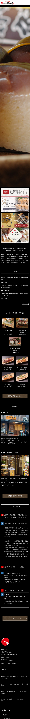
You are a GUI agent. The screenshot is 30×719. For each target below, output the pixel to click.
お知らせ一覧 (25, 304)
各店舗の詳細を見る (15, 496)
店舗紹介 (5, 715)
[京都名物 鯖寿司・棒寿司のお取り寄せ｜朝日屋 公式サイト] (7, 2)
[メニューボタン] (27, 2)
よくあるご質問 (15, 618)
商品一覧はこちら (15, 396)
